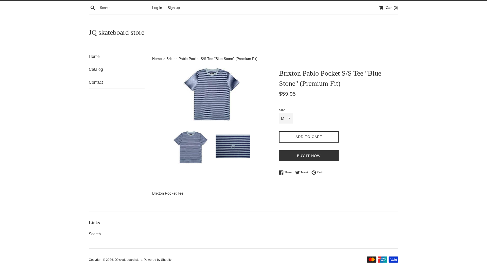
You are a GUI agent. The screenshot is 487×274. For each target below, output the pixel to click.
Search (95, 234)
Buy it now (309, 156)
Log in (157, 8)
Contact (96, 82)
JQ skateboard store (116, 32)
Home (94, 56)
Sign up (174, 8)
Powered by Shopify (157, 260)
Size (282, 110)
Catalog (96, 69)
